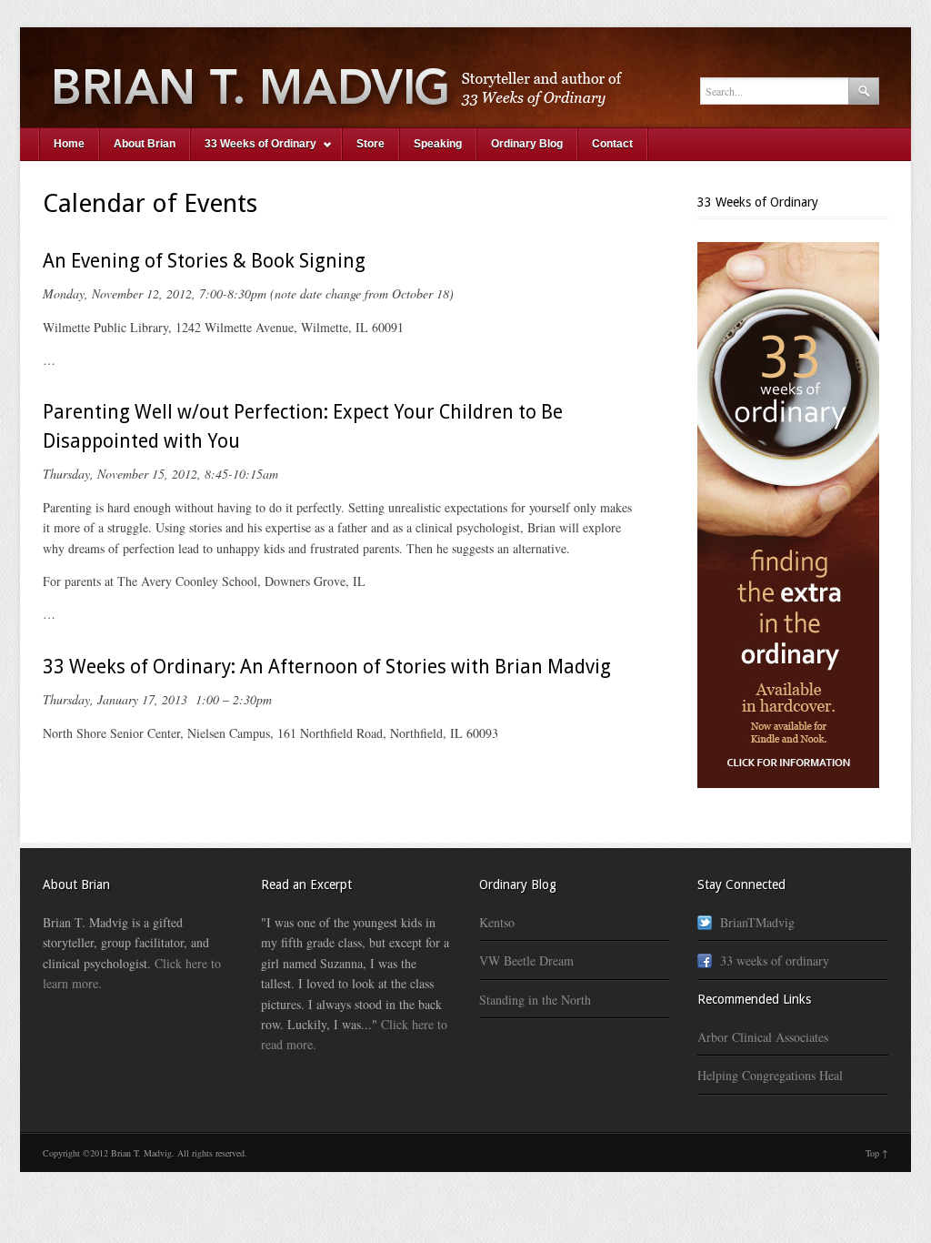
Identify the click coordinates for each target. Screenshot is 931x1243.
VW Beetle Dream (526, 960)
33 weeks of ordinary (774, 960)
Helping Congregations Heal (770, 1075)
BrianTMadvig (757, 922)
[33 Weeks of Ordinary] (465, 77)
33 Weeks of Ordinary (253, 148)
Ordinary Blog (527, 143)
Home (69, 143)
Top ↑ (877, 1153)
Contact (612, 143)
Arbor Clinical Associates (762, 1037)
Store (370, 143)
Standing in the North (535, 999)
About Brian (144, 143)
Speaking (438, 143)
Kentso (497, 922)
